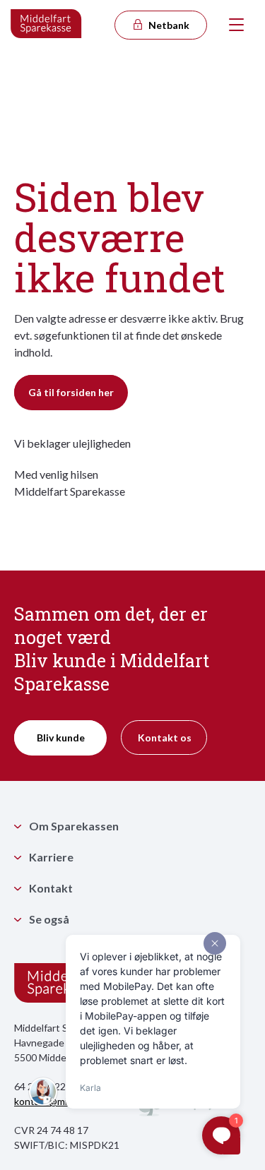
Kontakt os (165, 738)
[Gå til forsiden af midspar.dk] (47, 24)
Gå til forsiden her (71, 392)
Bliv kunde (61, 738)
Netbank (167, 25)
